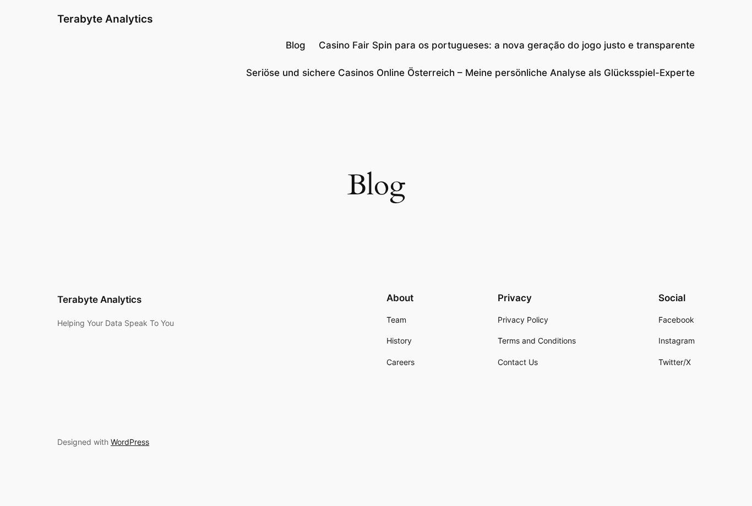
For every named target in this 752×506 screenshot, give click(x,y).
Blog (296, 45)
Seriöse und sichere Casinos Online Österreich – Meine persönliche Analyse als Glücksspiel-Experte (470, 72)
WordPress (130, 442)
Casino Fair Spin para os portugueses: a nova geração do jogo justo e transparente (507, 45)
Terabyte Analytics (104, 18)
